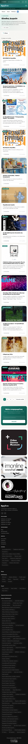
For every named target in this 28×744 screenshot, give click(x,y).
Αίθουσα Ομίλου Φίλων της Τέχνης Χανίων (10, 614)
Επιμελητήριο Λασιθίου (18, 643)
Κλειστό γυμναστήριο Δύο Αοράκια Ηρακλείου (10, 669)
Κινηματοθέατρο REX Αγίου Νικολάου (9, 663)
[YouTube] (26, 2)
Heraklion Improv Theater (17, 603)
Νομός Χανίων (4, 590)
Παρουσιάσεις (15, 579)
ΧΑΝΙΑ (15, 8)
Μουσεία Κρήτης (5, 565)
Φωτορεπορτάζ (4, 531)
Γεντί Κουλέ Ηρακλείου (20, 625)
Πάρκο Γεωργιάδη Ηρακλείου (7, 700)
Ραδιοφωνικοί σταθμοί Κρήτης (15, 558)
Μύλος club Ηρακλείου (6, 689)
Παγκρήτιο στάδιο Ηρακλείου (20, 700)
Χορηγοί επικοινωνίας (6, 595)
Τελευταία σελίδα (20, 399)
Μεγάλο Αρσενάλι (5, 674)
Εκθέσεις (3, 579)
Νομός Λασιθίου (14, 588)
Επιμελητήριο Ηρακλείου (6, 643)
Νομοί (2, 586)
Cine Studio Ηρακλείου (6, 603)
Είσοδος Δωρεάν (22, 577)
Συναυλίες (4, 581)
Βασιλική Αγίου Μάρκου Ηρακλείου (8, 618)
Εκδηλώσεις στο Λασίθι (5, 524)
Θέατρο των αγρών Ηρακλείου (7, 647)
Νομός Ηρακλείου (5, 588)
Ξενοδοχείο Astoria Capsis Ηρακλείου (9, 692)
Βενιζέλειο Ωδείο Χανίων (6, 620)
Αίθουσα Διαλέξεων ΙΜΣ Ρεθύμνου (8, 609)
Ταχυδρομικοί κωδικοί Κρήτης (18, 549)
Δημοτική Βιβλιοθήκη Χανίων (7, 627)
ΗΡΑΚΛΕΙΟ (11, 8)
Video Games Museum (17, 605)
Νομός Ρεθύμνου (23, 588)
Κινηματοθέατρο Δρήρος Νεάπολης (8, 667)
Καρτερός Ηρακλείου (6, 658)
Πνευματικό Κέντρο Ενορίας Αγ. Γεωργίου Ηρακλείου (11, 712)
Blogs (2, 529)
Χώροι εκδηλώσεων (6, 598)
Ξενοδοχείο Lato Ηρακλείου (21, 694)
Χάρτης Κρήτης (5, 558)
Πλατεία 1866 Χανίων (6, 703)
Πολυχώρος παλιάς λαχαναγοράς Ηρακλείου (10, 718)
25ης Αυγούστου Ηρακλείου (7, 600)
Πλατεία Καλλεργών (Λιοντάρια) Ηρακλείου (10, 709)
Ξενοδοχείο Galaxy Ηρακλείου (7, 694)
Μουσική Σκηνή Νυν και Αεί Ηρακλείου (9, 687)
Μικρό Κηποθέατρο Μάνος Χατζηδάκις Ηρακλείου (11, 676)
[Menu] (26, 5)
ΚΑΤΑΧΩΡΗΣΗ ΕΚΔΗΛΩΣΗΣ (14, 1)
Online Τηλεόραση (5, 560)
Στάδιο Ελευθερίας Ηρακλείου (19, 729)
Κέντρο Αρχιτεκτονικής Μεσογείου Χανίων (9, 656)
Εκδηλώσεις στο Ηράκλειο (6, 518)
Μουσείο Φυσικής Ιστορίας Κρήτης (8, 685)
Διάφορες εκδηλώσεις (13, 577)
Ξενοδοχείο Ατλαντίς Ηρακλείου (8, 696)
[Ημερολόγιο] (18, 12)
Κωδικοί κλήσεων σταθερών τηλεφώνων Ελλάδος (11, 553)
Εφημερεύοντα (5, 551)
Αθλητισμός (4, 577)
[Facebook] (23, 2)
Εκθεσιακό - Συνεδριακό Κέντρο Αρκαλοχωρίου (10, 640)
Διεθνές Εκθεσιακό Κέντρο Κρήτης (19, 638)
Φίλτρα (6, 33)
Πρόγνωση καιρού (18, 556)
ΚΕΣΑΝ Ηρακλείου (5, 654)
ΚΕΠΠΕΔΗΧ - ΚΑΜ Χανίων (20, 651)
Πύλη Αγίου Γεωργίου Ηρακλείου (20, 725)
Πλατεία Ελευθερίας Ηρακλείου (7, 707)
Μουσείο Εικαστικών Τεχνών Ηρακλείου (9, 678)
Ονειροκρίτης (4, 562)
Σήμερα (3, 11)
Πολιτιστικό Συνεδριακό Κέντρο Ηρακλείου (10, 716)
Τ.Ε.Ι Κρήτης (4, 732)
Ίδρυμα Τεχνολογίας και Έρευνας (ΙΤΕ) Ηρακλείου (11, 607)
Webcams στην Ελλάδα (15, 560)
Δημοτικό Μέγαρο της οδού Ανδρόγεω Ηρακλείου (11, 631)
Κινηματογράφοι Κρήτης (6, 549)
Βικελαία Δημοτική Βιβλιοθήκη (7, 625)
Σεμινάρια (22, 579)
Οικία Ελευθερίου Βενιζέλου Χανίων (8, 698)
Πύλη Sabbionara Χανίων (6, 725)
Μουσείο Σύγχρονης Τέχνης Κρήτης (8, 683)
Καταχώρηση (3, 543)
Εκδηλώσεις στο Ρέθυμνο (6, 522)
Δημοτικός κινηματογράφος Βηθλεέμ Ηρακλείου (11, 636)
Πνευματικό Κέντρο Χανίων (7, 714)
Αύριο (8, 11)
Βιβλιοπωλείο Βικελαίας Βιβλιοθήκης (8, 623)
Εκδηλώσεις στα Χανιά (5, 520)
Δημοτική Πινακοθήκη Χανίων (7, 629)
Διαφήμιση (3, 540)
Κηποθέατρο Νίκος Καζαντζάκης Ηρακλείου (10, 660)
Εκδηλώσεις (4, 574)
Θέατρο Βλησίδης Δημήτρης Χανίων (8, 645)
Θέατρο (9, 579)
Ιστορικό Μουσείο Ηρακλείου (7, 651)
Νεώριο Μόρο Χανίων (17, 689)
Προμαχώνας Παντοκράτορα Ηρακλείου (9, 721)
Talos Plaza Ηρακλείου (6, 605)
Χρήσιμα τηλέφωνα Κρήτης (7, 556)
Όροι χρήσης (3, 538)
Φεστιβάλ (10, 581)
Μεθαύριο (13, 11)
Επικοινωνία (3, 542)
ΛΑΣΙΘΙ (23, 8)
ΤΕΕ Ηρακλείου (12, 732)
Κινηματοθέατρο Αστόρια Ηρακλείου (8, 665)
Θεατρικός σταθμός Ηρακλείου (7, 649)
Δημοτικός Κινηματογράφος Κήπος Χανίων (10, 634)
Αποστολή (14, 421)
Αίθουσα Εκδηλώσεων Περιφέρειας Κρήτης (10, 611)
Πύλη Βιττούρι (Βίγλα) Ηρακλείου (8, 727)
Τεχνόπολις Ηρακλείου (21, 732)
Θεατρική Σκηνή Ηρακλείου (21, 647)
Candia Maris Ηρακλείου (19, 600)
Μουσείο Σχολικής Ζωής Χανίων (8, 680)
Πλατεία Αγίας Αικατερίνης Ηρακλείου (19, 703)
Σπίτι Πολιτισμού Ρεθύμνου (7, 729)
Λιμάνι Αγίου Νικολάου (18, 672)
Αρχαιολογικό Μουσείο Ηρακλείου (8, 616)
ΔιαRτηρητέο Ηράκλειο (6, 638)
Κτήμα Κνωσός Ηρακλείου (7, 672)
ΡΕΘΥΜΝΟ (19, 8)
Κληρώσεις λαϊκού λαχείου (14, 562)
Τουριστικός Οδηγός (5, 533)
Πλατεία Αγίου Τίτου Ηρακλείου (7, 705)
